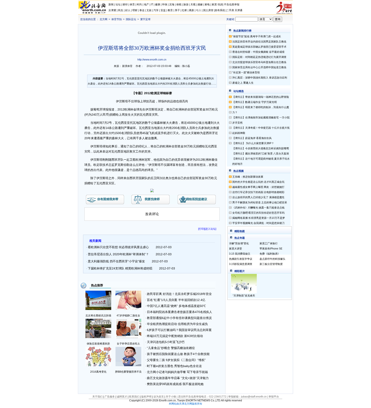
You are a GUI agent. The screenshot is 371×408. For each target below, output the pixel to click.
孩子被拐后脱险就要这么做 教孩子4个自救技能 (178, 354)
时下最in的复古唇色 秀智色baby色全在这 (174, 366)
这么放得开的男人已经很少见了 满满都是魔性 (258, 197)
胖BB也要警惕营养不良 (128, 371)
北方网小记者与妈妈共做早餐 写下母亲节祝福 (177, 372)
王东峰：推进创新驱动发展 (247, 176)
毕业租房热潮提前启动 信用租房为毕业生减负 (177, 324)
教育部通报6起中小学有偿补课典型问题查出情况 (179, 318)
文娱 (149, 10)
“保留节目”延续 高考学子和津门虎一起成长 (256, 36)
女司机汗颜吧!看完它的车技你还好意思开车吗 (258, 212)
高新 (191, 10)
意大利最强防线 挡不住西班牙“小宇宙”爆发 (116, 261)
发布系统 (220, 10)
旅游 (186, 4)
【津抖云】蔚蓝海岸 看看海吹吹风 (252, 138)
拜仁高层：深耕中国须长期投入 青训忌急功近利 (259, 77)
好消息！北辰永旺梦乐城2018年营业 (187, 294)
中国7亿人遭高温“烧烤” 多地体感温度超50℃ (176, 306)
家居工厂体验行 (269, 243)
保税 (178, 4)
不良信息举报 (231, 4)
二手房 (230, 10)
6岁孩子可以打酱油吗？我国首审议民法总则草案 (179, 330)
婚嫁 (200, 4)
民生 (120, 10)
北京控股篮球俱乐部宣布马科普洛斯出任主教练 (259, 62)
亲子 (177, 10)
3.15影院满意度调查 (240, 264)
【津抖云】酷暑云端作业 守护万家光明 (254, 102)
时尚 (139, 4)
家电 (207, 4)
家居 (214, 4)
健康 (157, 4)
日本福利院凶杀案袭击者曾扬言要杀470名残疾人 (179, 312)
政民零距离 (154, 294)
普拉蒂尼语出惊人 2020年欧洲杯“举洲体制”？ (118, 254)
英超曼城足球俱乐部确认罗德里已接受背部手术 (259, 46)
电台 (198, 10)
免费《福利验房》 (270, 253)
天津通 (238, 10)
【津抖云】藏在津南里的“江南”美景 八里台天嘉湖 (260, 153)
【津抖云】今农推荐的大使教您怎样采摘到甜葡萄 (260, 148)
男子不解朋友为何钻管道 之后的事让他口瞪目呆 (259, 202)
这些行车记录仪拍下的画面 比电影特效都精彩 (258, 192)
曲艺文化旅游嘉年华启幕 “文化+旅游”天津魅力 (178, 378)
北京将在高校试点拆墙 (98, 315)
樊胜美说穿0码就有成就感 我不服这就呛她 (175, 384)
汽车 (156, 10)
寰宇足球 (145, 19)
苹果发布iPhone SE (271, 248)
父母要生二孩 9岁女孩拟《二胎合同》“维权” (176, 360)
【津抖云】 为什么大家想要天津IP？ (253, 143)
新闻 (111, 4)
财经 (125, 4)
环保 (164, 4)
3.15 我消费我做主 (239, 253)
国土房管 (208, 10)
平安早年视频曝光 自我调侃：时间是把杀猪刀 (258, 223)
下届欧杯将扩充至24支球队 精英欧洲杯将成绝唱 (120, 268)
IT (152, 4)
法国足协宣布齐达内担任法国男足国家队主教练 (259, 41)
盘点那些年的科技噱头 (272, 258)
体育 (132, 4)
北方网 (103, 19)
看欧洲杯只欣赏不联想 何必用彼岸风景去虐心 (118, 247)
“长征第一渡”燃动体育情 (246, 72)
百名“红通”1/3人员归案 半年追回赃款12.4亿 (176, 300)
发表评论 (152, 214)
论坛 (118, 4)
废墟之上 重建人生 (243, 82)
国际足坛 (131, 19)
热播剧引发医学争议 (240, 258)
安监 (163, 10)
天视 (193, 4)
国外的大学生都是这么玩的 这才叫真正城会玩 (258, 181)
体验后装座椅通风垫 (98, 343)
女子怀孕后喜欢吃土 (128, 343)
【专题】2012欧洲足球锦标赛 (152, 93)
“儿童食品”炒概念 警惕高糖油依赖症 (171, 348)
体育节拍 (116, 19)
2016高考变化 (98, 371)
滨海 (171, 4)
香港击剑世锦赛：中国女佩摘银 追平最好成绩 (258, 51)
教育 (170, 10)
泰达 (141, 10)
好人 (127, 10)
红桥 (184, 10)
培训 (220, 4)
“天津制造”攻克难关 (244, 295)
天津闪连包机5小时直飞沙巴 (166, 342)
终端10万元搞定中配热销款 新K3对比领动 (175, 336)
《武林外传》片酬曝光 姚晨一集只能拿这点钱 (258, 207)
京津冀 (112, 10)
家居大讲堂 (235, 248)
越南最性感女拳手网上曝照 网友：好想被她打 (258, 187)
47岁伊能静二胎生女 (128, 315)
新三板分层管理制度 (271, 264)
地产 (146, 4)
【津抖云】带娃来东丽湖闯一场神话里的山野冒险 (260, 96)
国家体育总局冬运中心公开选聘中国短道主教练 (259, 67)
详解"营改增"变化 (239, 243)
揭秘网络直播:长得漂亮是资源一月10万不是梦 (258, 217)
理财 (134, 10)
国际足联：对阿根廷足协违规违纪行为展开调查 (259, 57)
